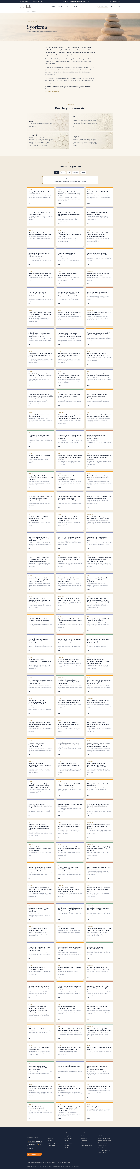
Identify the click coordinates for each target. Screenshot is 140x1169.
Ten (69, 172)
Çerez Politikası (102, 1152)
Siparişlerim (84, 1138)
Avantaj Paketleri (69, 1143)
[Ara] (111, 6)
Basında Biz (50, 1138)
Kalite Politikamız (102, 1136)
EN (103, 6)
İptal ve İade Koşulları (103, 1147)
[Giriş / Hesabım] (114, 6)
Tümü (56, 172)
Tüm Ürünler (67, 1147)
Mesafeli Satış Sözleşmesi (104, 1140)
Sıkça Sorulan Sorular (86, 1145)
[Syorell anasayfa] (26, 6)
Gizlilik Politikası (102, 1145)
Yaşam (83, 172)
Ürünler (53, 6)
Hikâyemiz (68, 6)
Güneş (63, 172)
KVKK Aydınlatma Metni (104, 1150)
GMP (41, 1144)
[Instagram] (27, 1148)
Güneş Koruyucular (69, 1136)
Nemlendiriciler (68, 1138)
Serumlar (67, 1140)
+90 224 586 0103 (75, 1166)
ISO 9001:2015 (32, 1144)
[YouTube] (30, 1148)
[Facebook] (32, 1148)
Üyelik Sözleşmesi (102, 1143)
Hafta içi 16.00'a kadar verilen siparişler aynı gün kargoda (76, 1)
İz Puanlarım (84, 1143)
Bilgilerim (83, 1136)
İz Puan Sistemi (51, 1145)
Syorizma (76, 6)
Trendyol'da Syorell (35, 1154)
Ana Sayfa (29, 11)
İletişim (49, 1147)
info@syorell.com (116, 1)
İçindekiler (75, 172)
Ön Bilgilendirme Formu (104, 1138)
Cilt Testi (60, 6)
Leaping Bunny (51, 1143)
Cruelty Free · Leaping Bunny (35, 1141)
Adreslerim (84, 1140)
